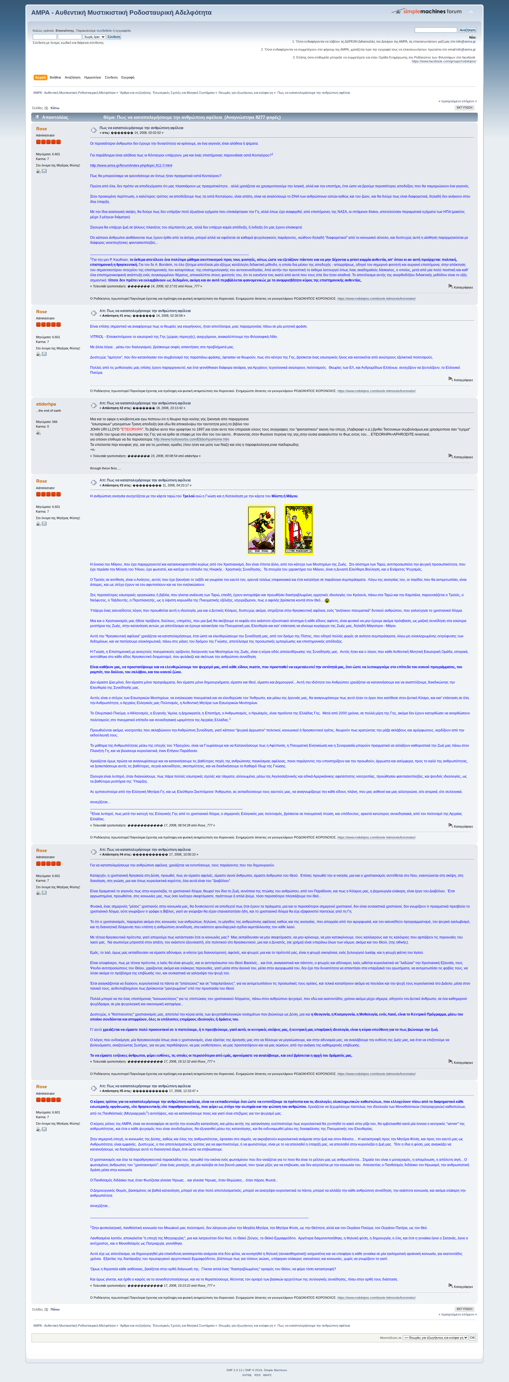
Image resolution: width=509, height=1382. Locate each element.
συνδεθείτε (104, 30)
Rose (41, 128)
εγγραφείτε (123, 30)
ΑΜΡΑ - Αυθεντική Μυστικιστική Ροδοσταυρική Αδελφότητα (121, 12)
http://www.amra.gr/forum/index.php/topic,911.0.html (131, 166)
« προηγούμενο (450, 101)
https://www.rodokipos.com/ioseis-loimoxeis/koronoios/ (377, 298)
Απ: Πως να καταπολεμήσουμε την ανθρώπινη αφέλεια (145, 311)
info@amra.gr (465, 41)
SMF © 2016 (253, 1370)
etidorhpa (46, 403)
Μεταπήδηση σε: (391, 1337)
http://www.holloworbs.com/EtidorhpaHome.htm (191, 439)
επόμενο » (469, 101)
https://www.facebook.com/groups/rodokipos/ (444, 61)
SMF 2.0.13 (234, 1370)
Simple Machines (275, 1370)
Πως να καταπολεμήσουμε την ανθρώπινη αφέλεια (141, 128)
